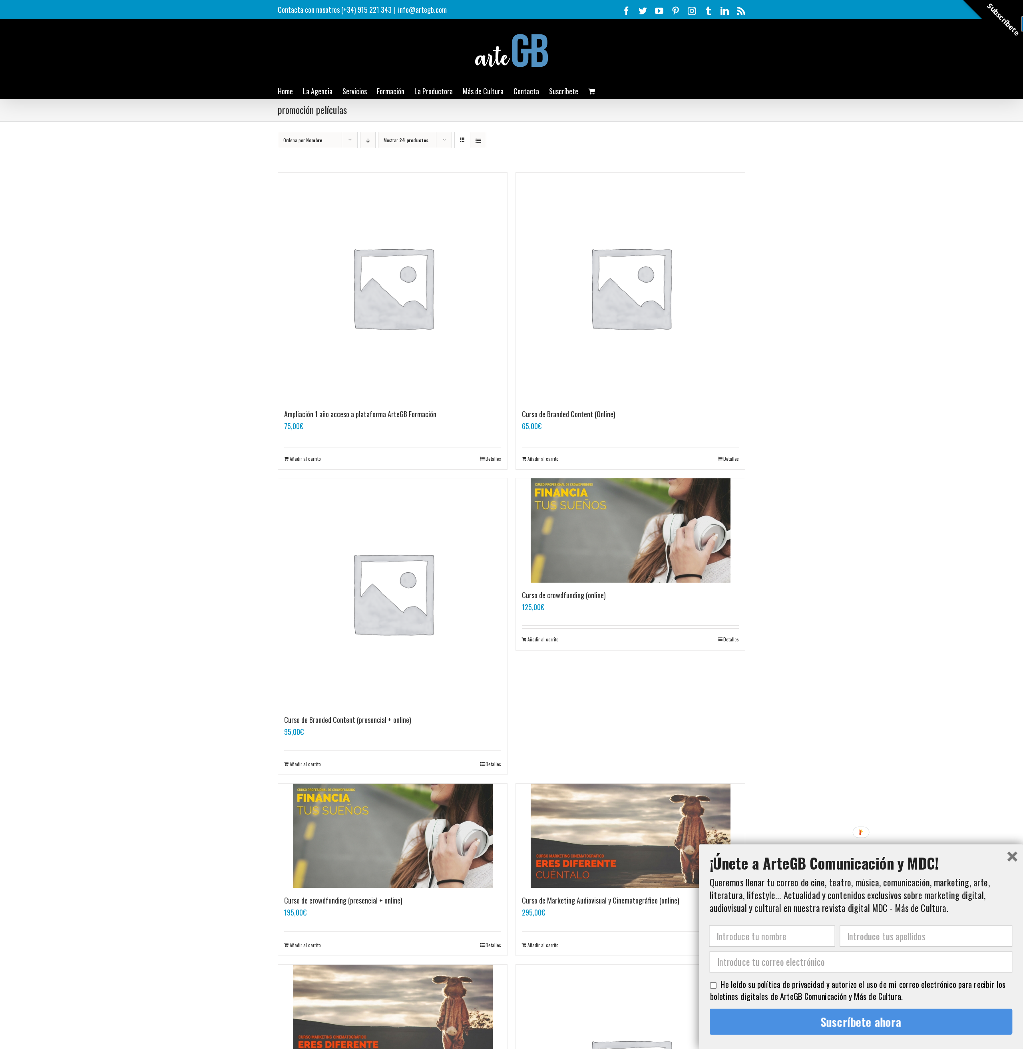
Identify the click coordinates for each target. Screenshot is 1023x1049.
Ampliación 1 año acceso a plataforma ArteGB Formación (360, 414)
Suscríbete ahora (861, 1021)
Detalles (493, 458)
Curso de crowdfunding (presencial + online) (343, 900)
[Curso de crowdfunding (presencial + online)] (392, 836)
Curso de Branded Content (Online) (568, 414)
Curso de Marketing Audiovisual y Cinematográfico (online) (600, 900)
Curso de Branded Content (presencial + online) (347, 720)
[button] (861, 863)
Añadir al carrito (305, 458)
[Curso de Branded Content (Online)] (630, 287)
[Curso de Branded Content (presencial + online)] (392, 592)
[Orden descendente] (368, 140)
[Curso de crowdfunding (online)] (630, 530)
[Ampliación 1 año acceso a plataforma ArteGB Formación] (392, 287)
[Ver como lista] (478, 140)
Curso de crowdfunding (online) (564, 595)
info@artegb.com (422, 9)
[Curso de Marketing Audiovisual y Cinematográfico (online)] (630, 836)
